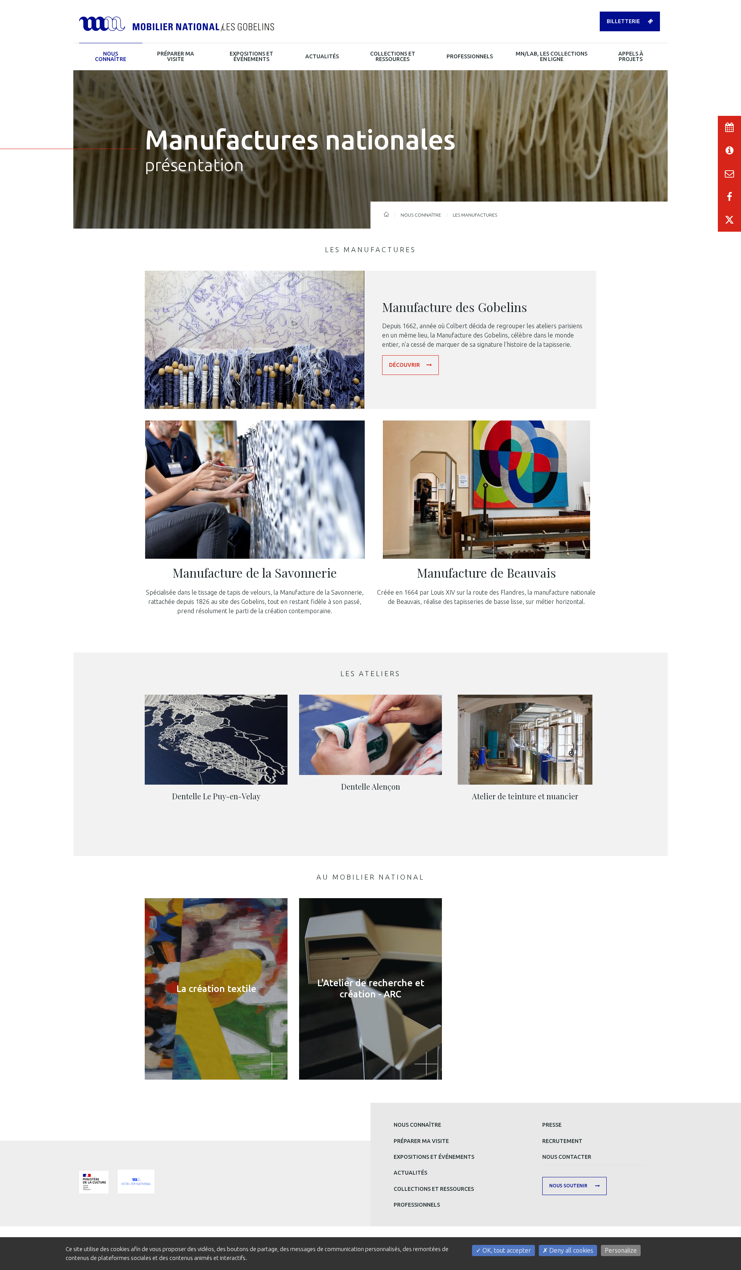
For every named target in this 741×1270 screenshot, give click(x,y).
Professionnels (417, 1205)
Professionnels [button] (470, 56)
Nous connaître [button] (110, 56)
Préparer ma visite (421, 1141)
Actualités (410, 1173)
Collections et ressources (434, 1189)
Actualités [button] (322, 56)
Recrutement (562, 1141)
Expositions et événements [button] (251, 56)
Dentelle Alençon (370, 786)
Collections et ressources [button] (392, 56)
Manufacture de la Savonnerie (255, 572)
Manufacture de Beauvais (486, 572)
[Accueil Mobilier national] (176, 23)
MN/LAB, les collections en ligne (551, 56)
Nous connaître (417, 1125)
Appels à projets (630, 56)
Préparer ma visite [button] (175, 56)
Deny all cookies (570, 1250)
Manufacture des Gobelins (454, 306)
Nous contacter (566, 1157)
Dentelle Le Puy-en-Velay (216, 796)
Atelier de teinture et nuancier (525, 796)
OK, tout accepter (506, 1250)
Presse (552, 1125)
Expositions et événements (434, 1157)
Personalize (621, 1250)
